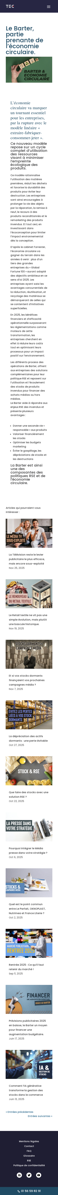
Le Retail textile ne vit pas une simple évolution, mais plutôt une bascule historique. (28, 619)
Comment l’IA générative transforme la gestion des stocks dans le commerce (26, 1090)
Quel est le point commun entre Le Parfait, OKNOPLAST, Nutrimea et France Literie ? (27, 908)
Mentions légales (29, 1141)
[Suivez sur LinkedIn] (19, 1175)
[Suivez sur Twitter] (29, 1175)
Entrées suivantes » (40, 1116)
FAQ (29, 1151)
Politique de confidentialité (29, 1165)
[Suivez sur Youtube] (38, 1175)
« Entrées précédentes (19, 1112)
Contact (29, 1146)
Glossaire (29, 1156)
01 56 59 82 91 (31, 1191)
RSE (29, 1160)
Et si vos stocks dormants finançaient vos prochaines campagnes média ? (27, 680)
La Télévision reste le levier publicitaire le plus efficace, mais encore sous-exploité (27, 559)
